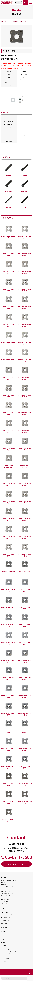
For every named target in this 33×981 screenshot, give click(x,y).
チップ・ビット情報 (5, 899)
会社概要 (3, 946)
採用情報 (3, 942)
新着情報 (3, 939)
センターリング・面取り (8, 880)
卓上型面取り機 (7, 893)
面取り (4, 882)
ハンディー (5, 895)
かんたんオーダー (9, 953)
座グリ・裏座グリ (7, 887)
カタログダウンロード (6, 920)
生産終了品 (4, 903)
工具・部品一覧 (4, 901)
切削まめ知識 (4, 912)
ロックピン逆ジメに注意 (7, 917)
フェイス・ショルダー (7, 889)
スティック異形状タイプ (8, 958)
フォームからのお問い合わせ (15, 864)
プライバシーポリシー (7, 962)
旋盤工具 (5, 891)
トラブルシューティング (6, 915)
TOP (29, 973)
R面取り (5, 884)
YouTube (3, 931)
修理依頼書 (4, 923)
